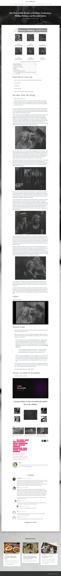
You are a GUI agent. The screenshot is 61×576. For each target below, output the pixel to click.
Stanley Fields (15, 459)
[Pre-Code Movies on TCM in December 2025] (49, 547)
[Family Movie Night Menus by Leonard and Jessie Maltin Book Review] (12, 547)
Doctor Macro (31, 369)
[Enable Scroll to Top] (59, 574)
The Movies (27, 4)
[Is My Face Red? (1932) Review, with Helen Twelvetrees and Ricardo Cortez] (30, 431)
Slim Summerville (25, 457)
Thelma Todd (24, 459)
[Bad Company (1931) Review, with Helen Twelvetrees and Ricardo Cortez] (18, 431)
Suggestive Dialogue (16, 451)
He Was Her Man (29, 330)
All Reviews (7, 554)
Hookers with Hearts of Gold (23, 443)
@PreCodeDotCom (29, 466)
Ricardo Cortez (20, 457)
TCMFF (47, 4)
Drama (14, 441)
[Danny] (15, 464)
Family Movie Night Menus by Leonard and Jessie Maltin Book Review (11, 557)
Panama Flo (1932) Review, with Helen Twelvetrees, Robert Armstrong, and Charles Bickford (42, 435)
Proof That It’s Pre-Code (18, 65)
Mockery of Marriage (16, 446)
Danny (19, 500)
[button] (29, 4)
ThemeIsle (56, 573)
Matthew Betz (21, 456)
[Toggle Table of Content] (35, 64)
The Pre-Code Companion (41, 4)
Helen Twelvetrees (15, 454)
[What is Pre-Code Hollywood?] (17, 411)
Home (11, 4)
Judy (18, 487)
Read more (11, 564)
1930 (24, 554)
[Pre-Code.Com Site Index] (17, 419)
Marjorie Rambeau (15, 456)
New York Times (30, 363)
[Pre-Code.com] (30, 1)
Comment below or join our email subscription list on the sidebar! (26, 72)
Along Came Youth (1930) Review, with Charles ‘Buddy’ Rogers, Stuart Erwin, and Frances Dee (30, 557)
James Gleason (21, 454)
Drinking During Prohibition (21, 441)
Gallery (15, 68)
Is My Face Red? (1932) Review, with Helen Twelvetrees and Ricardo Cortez (30, 435)
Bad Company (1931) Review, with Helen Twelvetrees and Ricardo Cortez (18, 435)
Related (19, 73)
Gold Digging (15, 443)
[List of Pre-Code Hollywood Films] (44, 411)
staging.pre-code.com (24, 465)
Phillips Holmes (15, 457)
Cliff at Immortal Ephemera (20, 334)
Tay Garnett (19, 459)
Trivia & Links (16, 69)
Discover (33, 4)
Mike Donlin (25, 456)
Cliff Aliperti (19, 478)
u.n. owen (18, 516)
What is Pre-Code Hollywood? (19, 4)
